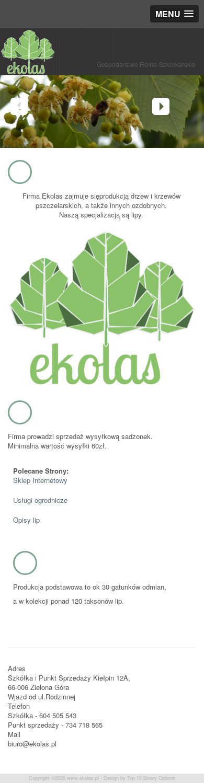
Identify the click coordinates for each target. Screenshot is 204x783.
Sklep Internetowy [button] (40, 480)
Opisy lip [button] (26, 520)
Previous (19, 106)
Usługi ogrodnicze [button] (40, 500)
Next (160, 106)
